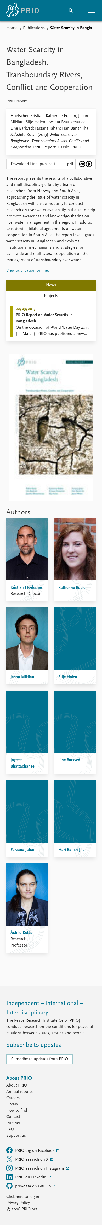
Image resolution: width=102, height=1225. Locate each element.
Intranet (13, 1123)
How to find (16, 1110)
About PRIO (16, 1085)
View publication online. (27, 271)
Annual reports (19, 1092)
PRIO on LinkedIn (31, 1177)
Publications (34, 28)
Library (12, 1104)
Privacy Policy (18, 1203)
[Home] (22, 10)
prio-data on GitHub (33, 1186)
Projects (51, 296)
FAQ (10, 1129)
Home (12, 28)
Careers (13, 1098)
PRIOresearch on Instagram (40, 1168)
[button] (91, 10)
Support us (16, 1136)
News (51, 285)
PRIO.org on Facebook (35, 1151)
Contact (13, 1117)
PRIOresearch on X (32, 1160)
